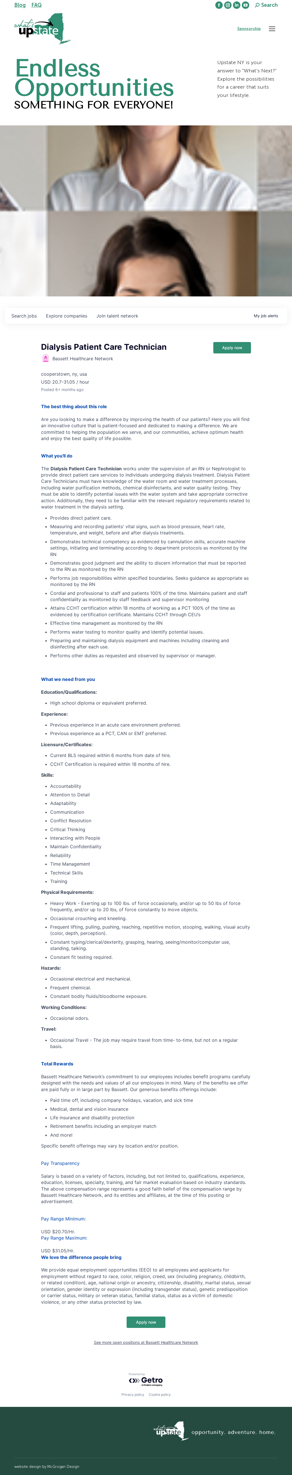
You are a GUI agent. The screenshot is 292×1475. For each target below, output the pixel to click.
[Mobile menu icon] (272, 28)
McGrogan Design (63, 1466)
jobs (24, 316)
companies (66, 316)
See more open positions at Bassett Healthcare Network (146, 1342)
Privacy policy (132, 1394)
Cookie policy (160, 1394)
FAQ (36, 5)
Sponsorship (249, 29)
